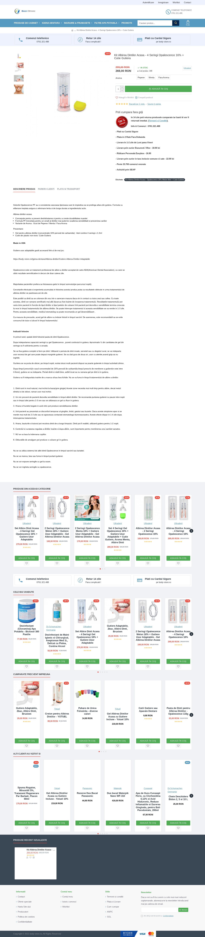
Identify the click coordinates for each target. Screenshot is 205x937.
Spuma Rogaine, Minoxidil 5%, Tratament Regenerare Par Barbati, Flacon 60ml (26, 793)
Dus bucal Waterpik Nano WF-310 (117, 794)
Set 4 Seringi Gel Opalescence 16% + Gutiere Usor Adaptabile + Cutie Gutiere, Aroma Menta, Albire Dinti (117, 535)
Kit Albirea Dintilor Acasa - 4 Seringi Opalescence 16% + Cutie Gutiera (41, 849)
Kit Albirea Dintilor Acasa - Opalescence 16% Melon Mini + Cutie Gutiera (154, 180)
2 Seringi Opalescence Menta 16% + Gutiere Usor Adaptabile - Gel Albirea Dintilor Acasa (87, 532)
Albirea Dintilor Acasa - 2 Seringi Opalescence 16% (148, 531)
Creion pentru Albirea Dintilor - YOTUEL (57, 715)
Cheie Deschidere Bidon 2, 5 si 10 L (178, 798)
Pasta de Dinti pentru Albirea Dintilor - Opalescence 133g (178, 711)
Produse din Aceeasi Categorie (32, 489)
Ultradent (27, 523)
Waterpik (118, 788)
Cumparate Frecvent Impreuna (31, 674)
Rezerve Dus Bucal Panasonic (87, 794)
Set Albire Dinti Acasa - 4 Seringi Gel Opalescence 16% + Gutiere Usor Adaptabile (27, 534)
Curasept (148, 788)
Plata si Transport (68, 189)
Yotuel (57, 709)
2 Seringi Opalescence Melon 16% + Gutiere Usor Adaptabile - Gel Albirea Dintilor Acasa (57, 532)
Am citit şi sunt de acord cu (158, 916)
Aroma (119, 78)
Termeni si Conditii (158, 120)
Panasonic (87, 788)
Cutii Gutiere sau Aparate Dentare (148, 709)
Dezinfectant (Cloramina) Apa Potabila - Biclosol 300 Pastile (26, 630)
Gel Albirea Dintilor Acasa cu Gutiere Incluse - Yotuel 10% (117, 716)
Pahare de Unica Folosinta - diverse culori (87, 711)
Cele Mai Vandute (23, 592)
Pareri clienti (46, 189)
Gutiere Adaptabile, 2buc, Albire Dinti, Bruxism (117, 629)
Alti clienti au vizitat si (26, 754)
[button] (13, 530)
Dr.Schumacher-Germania (53, 628)
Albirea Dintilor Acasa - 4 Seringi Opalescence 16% (178, 531)
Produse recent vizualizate (30, 840)
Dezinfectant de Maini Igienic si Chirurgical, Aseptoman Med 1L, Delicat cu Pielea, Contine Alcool (57, 640)
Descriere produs (24, 189)
